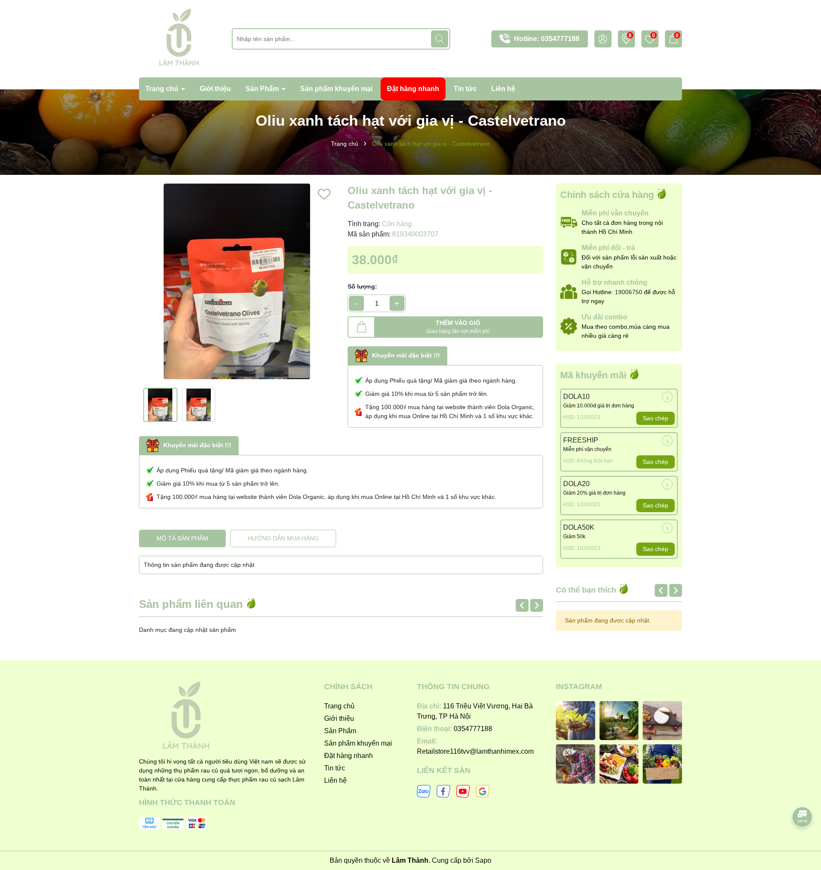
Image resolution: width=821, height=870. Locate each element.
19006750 (628, 292)
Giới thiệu (215, 88)
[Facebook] (443, 790)
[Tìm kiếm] (439, 38)
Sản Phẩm (263, 88)
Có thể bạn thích (587, 590)
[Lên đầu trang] (802, 793)
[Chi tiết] (667, 397)
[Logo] (179, 38)
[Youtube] (463, 790)
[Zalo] (424, 790)
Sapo (483, 860)
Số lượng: (362, 286)
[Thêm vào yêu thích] (324, 194)
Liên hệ (503, 88)
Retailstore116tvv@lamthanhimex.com (475, 751)
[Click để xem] (237, 281)
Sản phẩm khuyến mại (336, 88)
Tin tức (465, 88)
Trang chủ (162, 88)
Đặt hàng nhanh (413, 88)
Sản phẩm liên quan (192, 604)
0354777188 (560, 38)
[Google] (483, 790)
